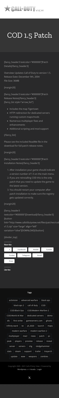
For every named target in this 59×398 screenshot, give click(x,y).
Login (39, 369)
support (28, 351)
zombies (44, 356)
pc (49, 336)
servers (22, 346)
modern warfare (19, 331)
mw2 (25, 336)
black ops (45, 300)
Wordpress (21, 369)
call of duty (33, 305)
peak (9, 341)
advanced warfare (29, 300)
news (33, 336)
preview (29, 341)
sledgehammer (43, 346)
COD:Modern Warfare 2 (38, 310)
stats (9, 351)
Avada (32, 369)
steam (18, 351)
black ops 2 (19, 305)
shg (30, 346)
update (14, 356)
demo (49, 315)
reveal (49, 341)
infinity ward (12, 325)
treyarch (48, 351)
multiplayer (14, 336)
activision (13, 300)
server (12, 346)
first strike (18, 320)
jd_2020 (30, 325)
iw (23, 325)
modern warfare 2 (38, 331)
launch (41, 325)
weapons (33, 356)
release (39, 341)
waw (23, 356)
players (18, 341)
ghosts (49, 320)
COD (43, 305)
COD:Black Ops (17, 310)
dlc (8, 320)
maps (50, 325)
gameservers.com (34, 320)
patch (41, 336)
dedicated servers (35, 315)
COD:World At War (15, 315)
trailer (38, 351)
